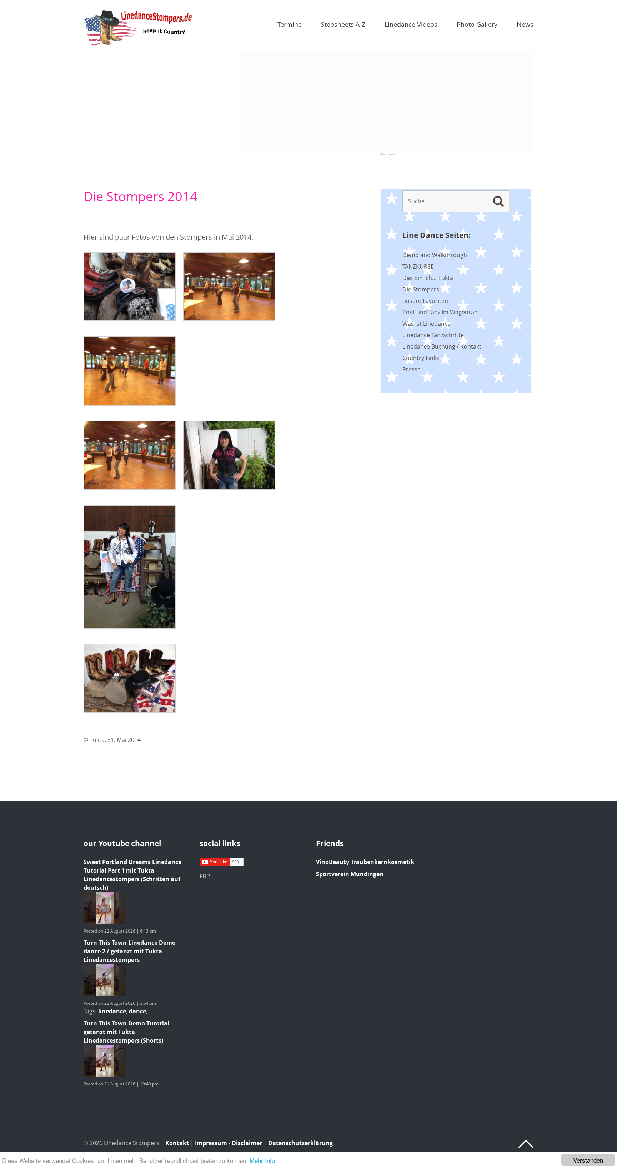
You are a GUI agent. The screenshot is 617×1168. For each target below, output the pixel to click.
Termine (289, 25)
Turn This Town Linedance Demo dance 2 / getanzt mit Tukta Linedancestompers (130, 951)
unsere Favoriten (425, 301)
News (525, 25)
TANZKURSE (418, 266)
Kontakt (177, 1143)
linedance (112, 1011)
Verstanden (588, 1159)
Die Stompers (420, 289)
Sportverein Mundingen (349, 874)
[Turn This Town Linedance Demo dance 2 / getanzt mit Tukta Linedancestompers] (105, 994)
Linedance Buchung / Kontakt (441, 346)
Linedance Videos (411, 25)
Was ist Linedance (426, 324)
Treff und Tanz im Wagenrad (440, 312)
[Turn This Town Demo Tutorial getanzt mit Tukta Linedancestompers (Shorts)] (105, 1075)
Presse (411, 369)
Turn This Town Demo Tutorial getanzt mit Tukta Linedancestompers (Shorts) (126, 1031)
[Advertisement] (387, 101)
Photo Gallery (477, 25)
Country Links (420, 358)
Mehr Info (262, 1160)
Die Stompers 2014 (140, 196)
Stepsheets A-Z (343, 25)
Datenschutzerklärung (300, 1143)
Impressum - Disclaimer (228, 1143)
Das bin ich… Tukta (427, 278)
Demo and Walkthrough (434, 255)
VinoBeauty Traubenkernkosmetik (365, 862)
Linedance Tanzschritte (433, 335)
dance (137, 1011)
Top (525, 1144)
